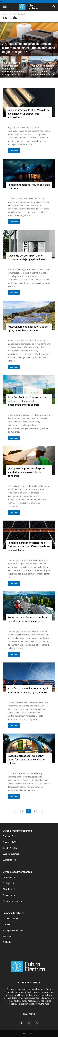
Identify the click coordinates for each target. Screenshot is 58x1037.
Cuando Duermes (11, 853)
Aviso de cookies (10, 918)
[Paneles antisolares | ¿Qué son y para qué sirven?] (29, 173)
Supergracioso (9, 859)
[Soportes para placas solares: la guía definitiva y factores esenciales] (29, 605)
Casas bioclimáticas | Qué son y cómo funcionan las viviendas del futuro (26, 759)
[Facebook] (21, 1023)
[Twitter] (36, 1023)
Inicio (5, 14)
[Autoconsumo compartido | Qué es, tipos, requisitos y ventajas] (29, 315)
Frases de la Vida (10, 842)
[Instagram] (29, 1023)
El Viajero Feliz (9, 836)
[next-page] (40, 811)
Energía (13, 14)
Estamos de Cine (10, 877)
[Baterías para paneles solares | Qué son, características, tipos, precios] (29, 677)
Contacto (7, 924)
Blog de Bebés (9, 889)
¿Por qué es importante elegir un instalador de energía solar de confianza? (26, 472)
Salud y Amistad (10, 848)
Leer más (14, 151)
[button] (4, 7)
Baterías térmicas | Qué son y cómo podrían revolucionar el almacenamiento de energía (28, 401)
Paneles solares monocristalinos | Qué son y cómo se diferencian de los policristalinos (29, 546)
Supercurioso (9, 895)
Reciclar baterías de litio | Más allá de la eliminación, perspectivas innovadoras (29, 114)
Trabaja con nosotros (13, 930)
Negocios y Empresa (12, 901)
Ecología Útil (8, 883)
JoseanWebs (8, 936)
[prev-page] (16, 811)
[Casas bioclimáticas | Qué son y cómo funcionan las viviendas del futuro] (29, 748)
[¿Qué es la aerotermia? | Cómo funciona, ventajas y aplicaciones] (29, 244)
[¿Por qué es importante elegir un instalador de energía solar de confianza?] (29, 460)
